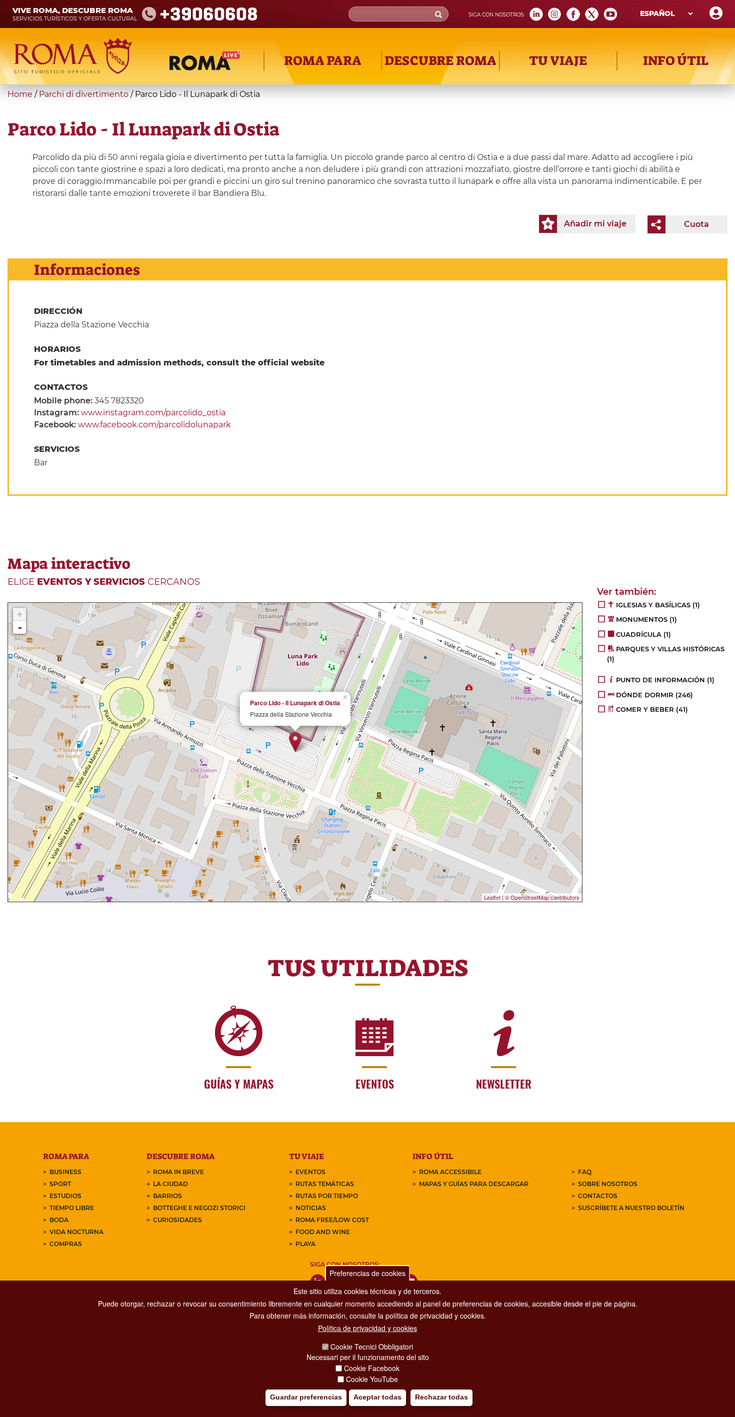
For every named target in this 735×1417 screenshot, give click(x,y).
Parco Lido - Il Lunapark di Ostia (295, 703)
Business (66, 1172)
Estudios (66, 1196)
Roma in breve (178, 1172)
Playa (306, 1244)
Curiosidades (177, 1220)
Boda (59, 1220)
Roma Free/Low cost (332, 1220)
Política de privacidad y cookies (367, 1329)
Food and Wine (323, 1232)
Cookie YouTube (372, 1379)
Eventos (311, 1172)
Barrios (167, 1196)
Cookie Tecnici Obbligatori (371, 1347)
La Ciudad (170, 1184)
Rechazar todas (441, 1398)
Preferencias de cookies (368, 1273)
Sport (60, 1184)
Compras (66, 1244)
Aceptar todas (378, 1398)
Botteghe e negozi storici (199, 1208)
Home (20, 94)
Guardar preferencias (306, 1398)
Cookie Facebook (372, 1368)
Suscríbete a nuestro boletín (631, 1208)
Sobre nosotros (608, 1184)
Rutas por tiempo (327, 1196)
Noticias (311, 1208)
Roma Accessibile (450, 1172)
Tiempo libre (72, 1208)
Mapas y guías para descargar (473, 1184)
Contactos (598, 1196)
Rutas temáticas (325, 1184)
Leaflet (492, 897)
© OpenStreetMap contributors (542, 897)
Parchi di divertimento (83, 94)
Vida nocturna (77, 1232)
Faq (585, 1172)
